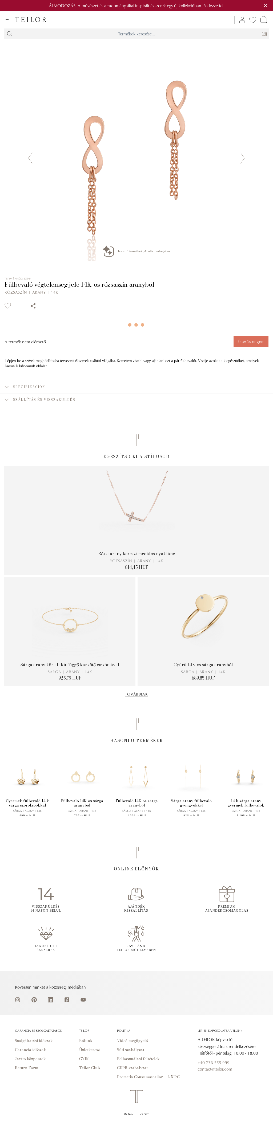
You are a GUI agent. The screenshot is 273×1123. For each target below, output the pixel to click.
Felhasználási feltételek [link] (138, 1059)
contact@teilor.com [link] (215, 1069)
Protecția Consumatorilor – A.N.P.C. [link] (148, 1077)
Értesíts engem (251, 341)
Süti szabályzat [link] (130, 1050)
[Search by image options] (264, 33)
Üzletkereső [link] (89, 1050)
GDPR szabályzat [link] (132, 1068)
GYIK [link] (84, 1059)
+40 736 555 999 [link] (214, 1063)
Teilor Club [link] (89, 1068)
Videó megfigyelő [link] (132, 1041)
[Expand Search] (9, 33)
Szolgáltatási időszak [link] (34, 1041)
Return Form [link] (26, 1068)
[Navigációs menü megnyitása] (8, 19)
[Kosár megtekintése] (264, 19)
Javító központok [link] (30, 1059)
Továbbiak (136, 694)
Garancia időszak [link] (30, 1050)
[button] (136, 387)
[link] (31, 19)
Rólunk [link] (86, 1041)
